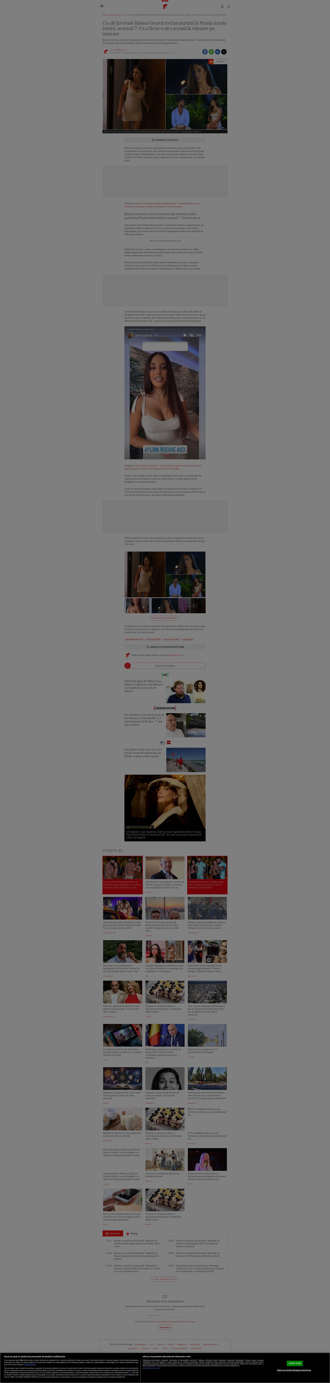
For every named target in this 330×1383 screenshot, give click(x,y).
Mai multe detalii (30, 1364)
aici (130, 1372)
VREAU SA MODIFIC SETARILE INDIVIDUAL (294, 1370)
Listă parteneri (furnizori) (151, 1368)
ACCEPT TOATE (295, 1363)
